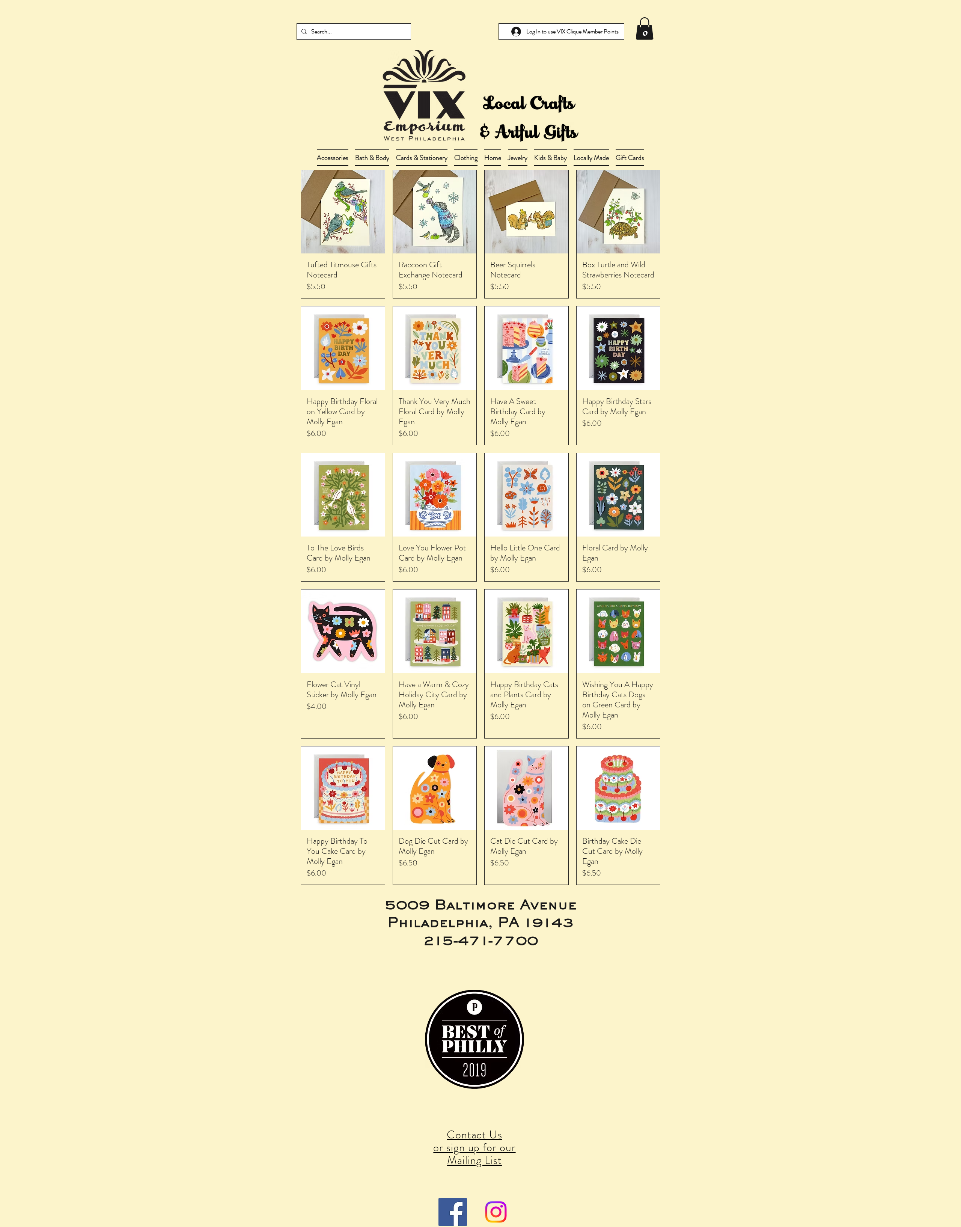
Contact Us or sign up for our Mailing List (474, 1147)
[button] (372, 157)
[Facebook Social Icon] (452, 1212)
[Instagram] (496, 1212)
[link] (644, 28)
